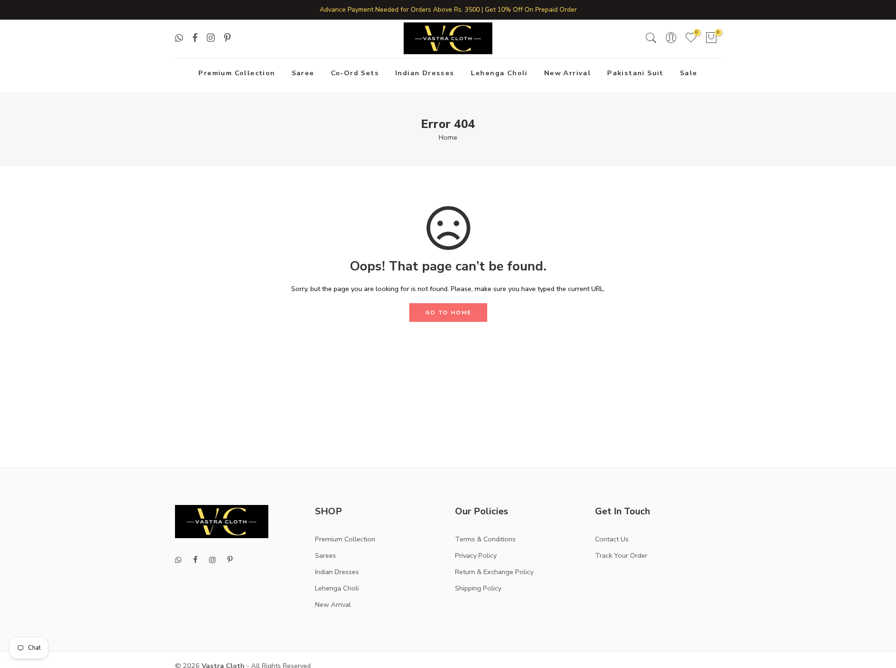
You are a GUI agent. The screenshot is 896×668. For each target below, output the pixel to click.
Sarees (325, 555)
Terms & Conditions (485, 539)
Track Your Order (621, 555)
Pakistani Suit (635, 73)
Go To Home (448, 312)
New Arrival (567, 73)
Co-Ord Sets (355, 73)
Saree (303, 73)
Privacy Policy (476, 555)
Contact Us (612, 539)
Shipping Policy (478, 588)
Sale (689, 73)
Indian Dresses (425, 73)
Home (448, 137)
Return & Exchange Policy (494, 571)
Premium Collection (236, 73)
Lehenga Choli (499, 73)
